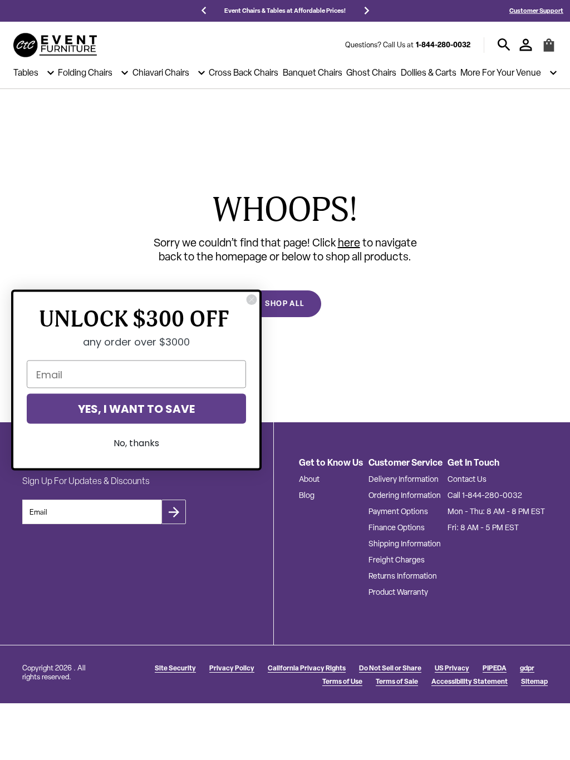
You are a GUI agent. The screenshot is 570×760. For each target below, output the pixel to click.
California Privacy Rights (307, 668)
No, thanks (136, 443)
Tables (25, 72)
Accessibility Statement (469, 681)
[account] (525, 44)
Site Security (175, 668)
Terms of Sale (397, 681)
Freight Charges (396, 560)
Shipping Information (404, 544)
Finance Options (396, 527)
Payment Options (398, 511)
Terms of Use (342, 681)
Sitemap (534, 681)
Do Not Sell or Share (390, 668)
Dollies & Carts (428, 72)
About (309, 479)
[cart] (549, 50)
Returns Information (402, 576)
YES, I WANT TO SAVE (136, 409)
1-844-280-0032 (443, 45)
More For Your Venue (500, 72)
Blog (307, 495)
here (349, 242)
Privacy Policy (231, 668)
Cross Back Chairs (243, 72)
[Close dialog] (251, 299)
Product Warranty (398, 592)
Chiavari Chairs (160, 72)
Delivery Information (403, 479)
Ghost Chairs (371, 72)
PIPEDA (495, 668)
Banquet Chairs (312, 72)
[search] (504, 44)
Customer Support (536, 10)
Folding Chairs (85, 72)
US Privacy (452, 668)
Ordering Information (404, 495)
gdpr (527, 668)
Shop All (284, 303)
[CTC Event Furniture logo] (55, 45)
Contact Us (467, 479)
